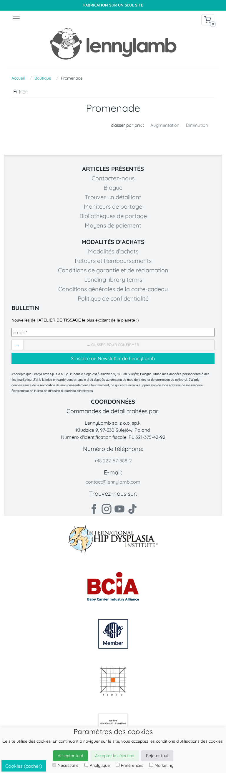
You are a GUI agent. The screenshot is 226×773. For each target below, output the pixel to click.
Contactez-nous (113, 178)
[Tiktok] (132, 509)
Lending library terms (113, 279)
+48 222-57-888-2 (113, 461)
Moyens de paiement (113, 225)
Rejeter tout (157, 755)
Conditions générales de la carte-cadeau (113, 289)
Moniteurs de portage (113, 206)
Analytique (100, 765)
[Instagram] (106, 509)
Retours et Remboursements (113, 260)
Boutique (42, 78)
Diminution (197, 125)
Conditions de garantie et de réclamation (113, 270)
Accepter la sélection (114, 755)
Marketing (164, 765)
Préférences (132, 765)
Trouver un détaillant (113, 197)
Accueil (18, 78)
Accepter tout (70, 755)
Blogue (113, 187)
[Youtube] (119, 509)
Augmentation (165, 125)
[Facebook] (93, 509)
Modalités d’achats (113, 251)
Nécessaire (68, 765)
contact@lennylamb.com (113, 482)
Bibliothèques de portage (113, 216)
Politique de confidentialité (113, 298)
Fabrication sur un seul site (113, 5)
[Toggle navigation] (62, 18)
